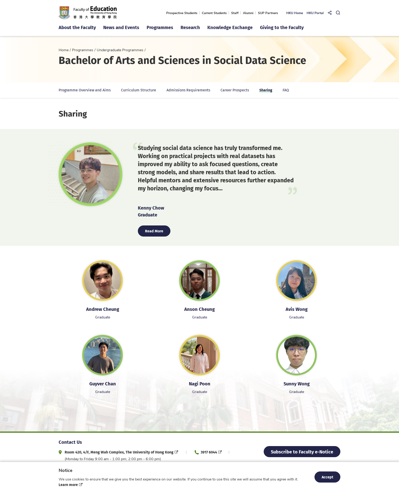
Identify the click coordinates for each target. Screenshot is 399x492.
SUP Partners (268, 13)
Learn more (68, 484)
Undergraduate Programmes (120, 49)
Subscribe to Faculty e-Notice (302, 451)
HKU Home (294, 13)
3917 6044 (209, 452)
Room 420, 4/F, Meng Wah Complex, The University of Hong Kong (119, 452)
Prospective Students (181, 13)
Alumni (248, 13)
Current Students (214, 13)
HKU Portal (315, 13)
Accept (327, 477)
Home (64, 49)
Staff (235, 13)
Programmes (82, 49)
